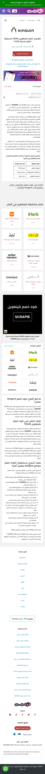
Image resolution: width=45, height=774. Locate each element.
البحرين (22, 576)
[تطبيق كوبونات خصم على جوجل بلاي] (19, 735)
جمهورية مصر (22, 594)
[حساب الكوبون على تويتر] (28, 715)
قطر (22, 588)
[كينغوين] (22, 29)
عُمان (22, 582)
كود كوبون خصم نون (22, 683)
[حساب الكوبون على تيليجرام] (10, 715)
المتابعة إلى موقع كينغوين (23, 59)
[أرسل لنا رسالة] (5, 769)
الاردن (22, 600)
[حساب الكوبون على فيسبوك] (22, 715)
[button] (3, 2)
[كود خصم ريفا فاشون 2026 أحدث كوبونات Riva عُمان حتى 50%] (33, 382)
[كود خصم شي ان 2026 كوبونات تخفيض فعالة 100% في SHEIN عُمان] (33, 390)
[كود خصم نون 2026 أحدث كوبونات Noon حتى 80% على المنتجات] (33, 235)
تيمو (12, 224)
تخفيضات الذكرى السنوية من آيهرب (22, 2)
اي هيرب (33, 222)
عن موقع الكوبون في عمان (22, 659)
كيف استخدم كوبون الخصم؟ (23, 671)
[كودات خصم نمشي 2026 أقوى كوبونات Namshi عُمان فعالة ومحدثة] (12, 256)
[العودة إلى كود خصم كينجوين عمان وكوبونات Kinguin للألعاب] (5, 20)
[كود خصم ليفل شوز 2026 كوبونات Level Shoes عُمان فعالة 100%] (12, 235)
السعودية (22, 557)
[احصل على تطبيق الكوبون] (22, 76)
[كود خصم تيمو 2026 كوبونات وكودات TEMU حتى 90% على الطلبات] (12, 214)
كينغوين (22, 20)
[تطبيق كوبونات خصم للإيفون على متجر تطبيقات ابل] (14, 735)
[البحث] (9, 11)
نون (33, 243)
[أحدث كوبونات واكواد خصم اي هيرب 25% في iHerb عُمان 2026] (33, 214)
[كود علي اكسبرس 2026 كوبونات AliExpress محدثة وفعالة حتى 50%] (12, 382)
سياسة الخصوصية (22, 665)
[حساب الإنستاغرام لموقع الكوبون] (35, 715)
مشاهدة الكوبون (22, 53)
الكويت (22, 569)
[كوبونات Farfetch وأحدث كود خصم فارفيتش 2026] (12, 390)
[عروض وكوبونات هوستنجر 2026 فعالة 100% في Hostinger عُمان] (33, 256)
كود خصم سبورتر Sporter (22, 695)
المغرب (22, 606)
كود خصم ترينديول (22, 677)
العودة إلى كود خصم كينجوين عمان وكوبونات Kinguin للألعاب (22, 65)
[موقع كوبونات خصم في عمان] (39, 20)
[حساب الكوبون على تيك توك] (16, 715)
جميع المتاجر (31, 20)
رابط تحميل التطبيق (22, 728)
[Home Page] (35, 10)
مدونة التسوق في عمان (22, 646)
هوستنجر (33, 266)
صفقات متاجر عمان (22, 640)
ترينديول (12, 285)
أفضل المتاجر (35, 346)
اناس (33, 288)
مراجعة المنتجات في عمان (22, 689)
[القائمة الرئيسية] (4, 11)
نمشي (11, 264)
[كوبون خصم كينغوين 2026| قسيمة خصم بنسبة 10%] (22, 314)
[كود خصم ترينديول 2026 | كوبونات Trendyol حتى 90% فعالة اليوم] (12, 277)
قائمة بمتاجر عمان (22, 634)
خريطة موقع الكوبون (22, 653)
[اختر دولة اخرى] (14, 10)
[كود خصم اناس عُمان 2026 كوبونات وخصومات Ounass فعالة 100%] (33, 277)
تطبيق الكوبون (22, 722)
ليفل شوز (11, 243)
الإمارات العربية (22, 563)
